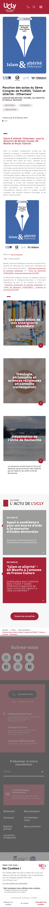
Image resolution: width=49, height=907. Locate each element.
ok (42, 771)
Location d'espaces (9, 836)
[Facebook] (6, 666)
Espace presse (7, 827)
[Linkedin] (29, 657)
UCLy (5, 121)
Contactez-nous (25, 694)
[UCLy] (10, 7)
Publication (10, 109)
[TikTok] (17, 657)
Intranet (8, 818)
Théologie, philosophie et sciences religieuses (23, 285)
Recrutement (32, 811)
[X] (29, 666)
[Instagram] (6, 657)
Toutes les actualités (24, 616)
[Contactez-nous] (28, 7)
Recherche (25, 105)
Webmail (9, 811)
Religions (9, 105)
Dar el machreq (16, 254)
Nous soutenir (32, 826)
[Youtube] (17, 666)
